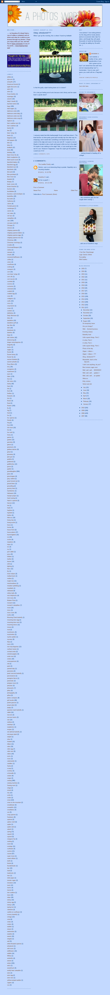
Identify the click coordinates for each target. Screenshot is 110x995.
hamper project (11, 496)
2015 (83, 296)
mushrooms (11, 632)
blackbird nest (11, 167)
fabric (9, 376)
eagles (9, 349)
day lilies (10, 325)
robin (8, 746)
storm (9, 844)
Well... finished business (90, 329)
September (86, 318)
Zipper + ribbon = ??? (89, 354)
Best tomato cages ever (90, 367)
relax (8, 739)
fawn (8, 386)
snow (8, 800)
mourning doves (12, 624)
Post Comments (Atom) (49, 194)
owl (8, 663)
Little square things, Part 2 (91, 337)
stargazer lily (11, 839)
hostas (9, 527)
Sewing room (11, 785)
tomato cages (11, 880)
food (8, 413)
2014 (83, 299)
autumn (9, 99)
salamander (10, 761)
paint (8, 666)
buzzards (10, 198)
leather (9, 559)
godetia (9, 459)
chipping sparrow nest (14, 237)
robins (9, 754)
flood (8, 403)
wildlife (9, 953)
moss (9, 610)
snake (9, 797)
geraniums (10, 447)
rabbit (9, 712)
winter (9, 963)
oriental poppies (12, 654)
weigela (9, 939)
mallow (9, 578)
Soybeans (10, 817)
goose (9, 466)
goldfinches (10, 464)
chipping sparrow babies (14, 233)
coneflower (10, 264)
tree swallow (11, 892)
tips (8, 868)
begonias (10, 138)
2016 (83, 293)
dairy (8, 318)
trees (8, 895)
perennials (10, 681)
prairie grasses (11, 702)
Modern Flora (11, 600)
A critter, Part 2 (87, 340)
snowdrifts (10, 807)
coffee (9, 259)
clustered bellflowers (13, 257)
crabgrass (10, 298)
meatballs (10, 588)
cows (8, 296)
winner (9, 961)
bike (8, 143)
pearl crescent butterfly (14, 673)
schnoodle (10, 773)
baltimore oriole (12, 111)
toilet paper (10, 878)
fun (8, 430)
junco (9, 554)
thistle (9, 863)
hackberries (10, 491)
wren (8, 973)
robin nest (10, 751)
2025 (83, 268)
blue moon (10, 177)
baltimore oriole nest (13, 116)
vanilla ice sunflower (13, 912)
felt (8, 388)
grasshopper (11, 476)
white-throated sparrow (14, 943)
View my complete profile (88, 77)
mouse (9, 627)
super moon (11, 856)
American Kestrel (12, 84)
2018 (83, 288)
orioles (9, 659)
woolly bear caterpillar (14, 970)
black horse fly (11, 155)
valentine (10, 909)
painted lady (11, 668)
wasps (9, 929)
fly (8, 408)
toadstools (10, 873)
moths (9, 615)
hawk (8, 508)
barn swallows (11, 125)
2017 (83, 291)
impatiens (10, 542)
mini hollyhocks (12, 595)
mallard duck (11, 576)
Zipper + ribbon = (88, 351)
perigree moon (11, 683)
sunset (9, 853)
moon (9, 607)
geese (9, 444)
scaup (9, 768)
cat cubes (10, 213)
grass (9, 474)
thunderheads (11, 866)
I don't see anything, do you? (92, 364)
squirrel (9, 836)
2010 (83, 407)
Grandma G (42, 177)
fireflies (9, 393)
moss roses (11, 612)
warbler (9, 926)
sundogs (9, 846)
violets (9, 924)
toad (8, 870)
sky (8, 792)
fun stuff (9, 432)
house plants (11, 532)
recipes (9, 729)
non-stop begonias (13, 646)
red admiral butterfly (13, 732)
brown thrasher (11, 186)
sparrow (9, 819)
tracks (9, 887)
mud (8, 629)
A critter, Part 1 (87, 343)
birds (8, 150)
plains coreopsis (12, 698)
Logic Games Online (85, 254)
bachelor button (12, 104)
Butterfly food (87, 334)
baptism (9, 121)
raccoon (9, 715)
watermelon (10, 931)
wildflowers (10, 951)
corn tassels (11, 279)
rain (8, 720)
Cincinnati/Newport (13, 247)
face (8, 379)
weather (9, 934)
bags (8, 106)
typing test (10, 907)
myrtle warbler (11, 637)
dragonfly (10, 345)
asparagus (10, 96)
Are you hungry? (88, 326)
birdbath (9, 147)
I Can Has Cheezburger (86, 252)
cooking (9, 267)
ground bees (11, 483)
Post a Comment (39, 187)
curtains (9, 311)
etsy (8, 366)
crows (9, 308)
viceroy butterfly (12, 914)
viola (8, 919)
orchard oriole (11, 651)
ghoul (9, 452)
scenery (9, 771)
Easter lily (10, 357)
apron (9, 89)
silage (9, 788)
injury (9, 544)
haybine (9, 510)
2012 (83, 305)
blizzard (9, 172)
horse (9, 525)
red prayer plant (12, 734)
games (9, 437)
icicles (9, 539)
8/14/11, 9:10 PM (44, 172)
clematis (9, 252)
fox (8, 415)
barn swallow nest (12, 123)
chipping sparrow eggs (14, 235)
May (84, 393)
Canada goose (11, 206)
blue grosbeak (11, 174)
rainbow (9, 722)
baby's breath (11, 101)
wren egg (10, 975)
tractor (9, 890)
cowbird (9, 291)
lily (8, 571)
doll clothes (10, 337)
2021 (83, 279)
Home (56, 190)
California (10, 201)
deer (8, 328)
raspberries (10, 727)
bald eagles (10, 108)
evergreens (10, 369)
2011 (83, 307)
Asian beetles (11, 94)
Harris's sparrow (12, 500)
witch (8, 965)
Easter (9, 352)
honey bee (10, 520)
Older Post (74, 190)
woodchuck (10, 968)
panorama (10, 671)
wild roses (10, 948)
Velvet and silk (87, 384)
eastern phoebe (12, 362)
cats (8, 220)
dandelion (10, 320)
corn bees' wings (12, 274)
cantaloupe (10, 208)
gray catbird (11, 478)
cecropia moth (11, 223)
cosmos (9, 284)
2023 (83, 274)
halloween (10, 493)
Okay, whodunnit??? (42, 33)
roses (9, 758)
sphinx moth (11, 822)
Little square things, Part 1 (91, 346)
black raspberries (12, 157)
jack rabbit (10, 552)
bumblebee (10, 191)
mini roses (10, 598)
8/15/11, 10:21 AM (45, 183)
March (85, 398)
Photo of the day (88, 348)
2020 (83, 282)
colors (9, 262)
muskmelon (10, 634)
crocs (9, 303)
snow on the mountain (14, 802)
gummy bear (11, 488)
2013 (83, 302)
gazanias (10, 442)
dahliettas (10, 313)
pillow (9, 695)
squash (9, 834)
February (86, 401)
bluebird (9, 179)
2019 (83, 285)
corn (8, 272)
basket (9, 128)
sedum (9, 775)
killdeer (9, 556)
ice (8, 537)
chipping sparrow (12, 230)
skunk (9, 790)
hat (8, 505)
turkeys (9, 905)
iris (8, 547)
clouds (9, 254)
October (86, 315)
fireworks (10, 396)
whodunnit (10, 946)
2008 (83, 413)
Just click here (83, 86)
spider (9, 824)
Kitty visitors (86, 381)
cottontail (10, 289)
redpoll (9, 737)
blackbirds (10, 169)
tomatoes (10, 883)
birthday (9, 152)
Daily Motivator (12, 315)
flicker (9, 401)
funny (9, 435)
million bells (11, 593)
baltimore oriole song (13, 118)
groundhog (10, 486)
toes (8, 875)
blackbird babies (12, 162)
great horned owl (12, 481)
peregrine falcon (12, 678)
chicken (9, 228)
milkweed (10, 590)
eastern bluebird (12, 359)
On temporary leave (89, 323)
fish (8, 398)
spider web (10, 827)
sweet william (11, 858)
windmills (10, 958)
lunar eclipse (11, 573)
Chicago (9, 225)
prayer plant (11, 705)
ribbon (9, 744)
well (8, 941)
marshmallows (11, 583)
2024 (83, 271)
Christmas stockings (13, 242)
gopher (9, 469)
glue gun (9, 457)
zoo (8, 985)
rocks (9, 756)
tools (8, 885)
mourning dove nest (13, 622)
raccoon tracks (11, 717)
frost (8, 425)
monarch (10, 603)
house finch (10, 530)
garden (9, 439)
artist (8, 91)
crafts (9, 301)
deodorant (10, 330)
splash (9, 829)
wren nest (10, 978)
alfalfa (9, 77)
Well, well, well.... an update (91, 375)
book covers (11, 184)
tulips (9, 897)
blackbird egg (11, 164)
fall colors (10, 381)
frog (8, 422)
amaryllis (10, 82)
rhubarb (9, 741)
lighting (9, 566)
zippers (9, 982)
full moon (10, 427)
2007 (83, 416)
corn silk (9, 276)
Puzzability (82, 257)
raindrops (10, 724)
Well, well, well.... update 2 (91, 373)
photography (11, 693)
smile (9, 795)
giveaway (10, 454)
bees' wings (10, 133)
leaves (9, 561)
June (85, 390)
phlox (9, 690)
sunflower (10, 848)
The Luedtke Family (44, 164)
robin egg (10, 749)
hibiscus (9, 517)
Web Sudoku (83, 259)
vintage (9, 917)
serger (9, 778)
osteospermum (11, 661)
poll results (10, 700)
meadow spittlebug (13, 586)
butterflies (10, 196)
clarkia (9, 250)
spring (9, 831)
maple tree (10, 581)
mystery (9, 639)
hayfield (9, 513)
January (86, 404)
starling (9, 841)
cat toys (9, 215)
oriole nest (10, 656)
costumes (10, 286)
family (9, 383)
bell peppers (11, 140)
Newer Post (37, 190)
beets (9, 135)
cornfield (9, 281)
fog (8, 410)
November (86, 313)
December (86, 310)
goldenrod (10, 461)
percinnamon (11, 676)
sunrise (9, 851)
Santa (9, 766)
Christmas (10, 240)
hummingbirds (11, 534)
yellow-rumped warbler (14, 980)
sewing (9, 780)
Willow (9, 956)
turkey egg (10, 902)
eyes (8, 374)
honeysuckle (11, 522)
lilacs (8, 569)
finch (8, 391)
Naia (8, 642)
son (8, 812)
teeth (8, 861)
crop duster (10, 306)
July (84, 387)
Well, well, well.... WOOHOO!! (92, 370)
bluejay (9, 181)
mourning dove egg (13, 620)
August (85, 321)
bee (8, 130)
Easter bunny (11, 354)
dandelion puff (11, 323)
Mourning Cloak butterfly (14, 617)
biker (8, 145)
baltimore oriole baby (13, 113)
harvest (9, 503)
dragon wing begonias (14, 342)
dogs (8, 335)
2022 (83, 277)
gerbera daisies (12, 449)
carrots (9, 211)
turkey (9, 900)
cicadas (9, 245)
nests (9, 644)
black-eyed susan (12, 160)
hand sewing (11, 498)
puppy (9, 707)
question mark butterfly (14, 710)
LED (8, 564)
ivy (8, 549)
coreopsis (10, 269)
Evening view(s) (87, 332)
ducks (9, 347)
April (84, 396)
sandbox (9, 763)
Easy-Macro (11, 364)
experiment (10, 371)
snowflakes (10, 810)
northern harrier (12, 649)
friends (9, 420)
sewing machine (12, 783)
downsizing (10, 340)
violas (9, 922)
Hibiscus (85, 378)
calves (9, 203)
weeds (9, 936)
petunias (9, 685)
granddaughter (11, 471)
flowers (9, 405)
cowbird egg (11, 293)
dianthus (9, 332)
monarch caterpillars (13, 605)
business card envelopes (15, 194)
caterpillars (10, 218)
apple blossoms (12, 87)
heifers (9, 515)
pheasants (10, 688)
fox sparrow (10, 418)
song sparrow (11, 814)
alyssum (9, 79)
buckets (9, 189)
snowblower (10, 805)
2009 (83, 410)
